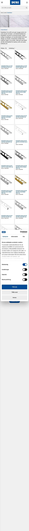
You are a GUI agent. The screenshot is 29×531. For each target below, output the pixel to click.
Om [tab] (24, 236)
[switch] (25, 269)
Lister (5, 12)
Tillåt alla (14, 287)
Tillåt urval (14, 292)
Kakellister (9, 12)
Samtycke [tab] (5, 236)
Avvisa (14, 297)
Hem (2, 12)
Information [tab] (14, 236)
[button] (2, 2)
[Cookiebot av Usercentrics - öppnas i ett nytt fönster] (20, 232)
